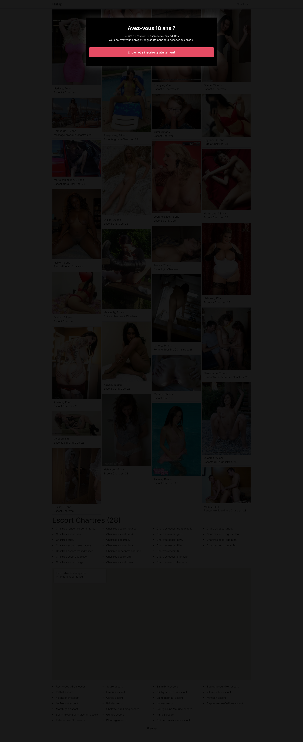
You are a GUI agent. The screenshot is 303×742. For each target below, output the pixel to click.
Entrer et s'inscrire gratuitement (151, 52)
